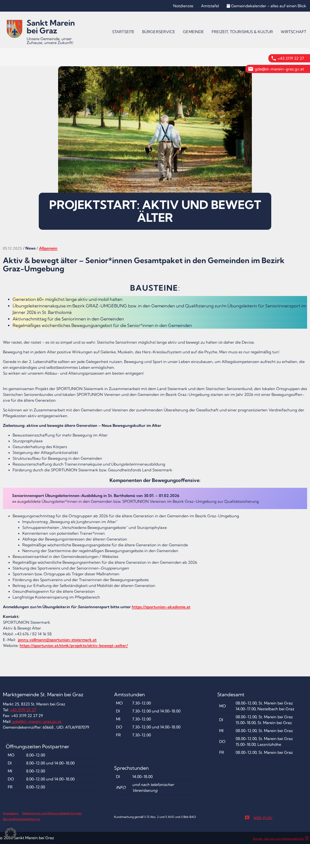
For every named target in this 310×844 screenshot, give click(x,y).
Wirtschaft (293, 31)
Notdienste (183, 5)
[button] (10, 833)
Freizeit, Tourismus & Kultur (242, 31)
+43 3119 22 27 (291, 58)
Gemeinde (193, 31)
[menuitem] (123, 31)
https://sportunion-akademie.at (161, 606)
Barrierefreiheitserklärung (21, 819)
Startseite (123, 31)
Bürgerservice (158, 31)
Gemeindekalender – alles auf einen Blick (268, 5)
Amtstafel (210, 5)
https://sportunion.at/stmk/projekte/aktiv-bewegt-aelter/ (74, 645)
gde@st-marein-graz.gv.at (279, 69)
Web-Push (258, 817)
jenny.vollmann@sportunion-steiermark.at (57, 639)
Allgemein (48, 248)
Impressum (11, 813)
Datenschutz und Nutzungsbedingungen (52, 813)
